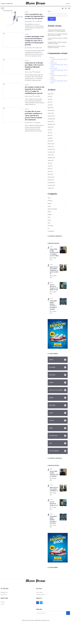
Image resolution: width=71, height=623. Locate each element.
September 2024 (51, 157)
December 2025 (51, 116)
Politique (50, 214)
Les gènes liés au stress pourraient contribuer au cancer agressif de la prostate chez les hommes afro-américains (33, 116)
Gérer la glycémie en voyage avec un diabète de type (54, 287)
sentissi (52, 79)
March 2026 (50, 107)
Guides (49, 206)
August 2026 (50, 93)
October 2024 (51, 154)
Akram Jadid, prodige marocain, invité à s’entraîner (54, 473)
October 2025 (51, 121)
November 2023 (51, 185)
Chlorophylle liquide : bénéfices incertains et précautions (53, 520)
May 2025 (50, 135)
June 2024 (50, 166)
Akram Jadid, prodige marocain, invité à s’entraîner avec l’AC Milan (54, 252)
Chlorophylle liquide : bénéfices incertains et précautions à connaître (57, 43)
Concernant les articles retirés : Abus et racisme (58, 60)
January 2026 (51, 113)
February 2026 (51, 110)
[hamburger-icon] (2, 8)
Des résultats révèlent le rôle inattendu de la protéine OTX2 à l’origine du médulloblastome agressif (34, 90)
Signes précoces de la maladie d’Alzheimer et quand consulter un (54, 270)
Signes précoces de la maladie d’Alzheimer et (54, 489)
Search (49, 11)
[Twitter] (41, 602)
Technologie (50, 225)
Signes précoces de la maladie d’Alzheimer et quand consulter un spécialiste (58, 34)
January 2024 (51, 179)
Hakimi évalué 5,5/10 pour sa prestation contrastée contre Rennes (56, 47)
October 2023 (51, 188)
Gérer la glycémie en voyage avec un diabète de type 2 (57, 39)
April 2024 (50, 171)
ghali (51, 73)
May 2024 (50, 168)
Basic (51, 57)
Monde (49, 211)
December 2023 (51, 182)
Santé (49, 217)
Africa (49, 197)
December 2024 (51, 149)
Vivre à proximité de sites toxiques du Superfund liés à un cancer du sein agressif (34, 16)
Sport (49, 222)
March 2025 (50, 141)
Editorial (49, 203)
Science (49, 220)
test (48, 228)
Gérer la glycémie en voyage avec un (54, 503)
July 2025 (50, 129)
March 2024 (50, 174)
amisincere (52, 62)
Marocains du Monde (52, 209)
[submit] (68, 613)
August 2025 (50, 127)
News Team (29, 21)
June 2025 (50, 132)
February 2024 (51, 177)
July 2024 (50, 163)
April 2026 (50, 104)
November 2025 (51, 118)
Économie (50, 200)
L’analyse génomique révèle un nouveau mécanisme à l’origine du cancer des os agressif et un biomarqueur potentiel (34, 41)
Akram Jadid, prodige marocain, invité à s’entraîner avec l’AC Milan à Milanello (56, 30)
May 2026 (50, 102)
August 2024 (50, 160)
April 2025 (50, 138)
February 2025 (51, 143)
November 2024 (51, 152)
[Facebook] (37, 602)
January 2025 (51, 146)
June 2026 (50, 99)
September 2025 (51, 124)
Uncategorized (51, 231)
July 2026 (50, 96)
